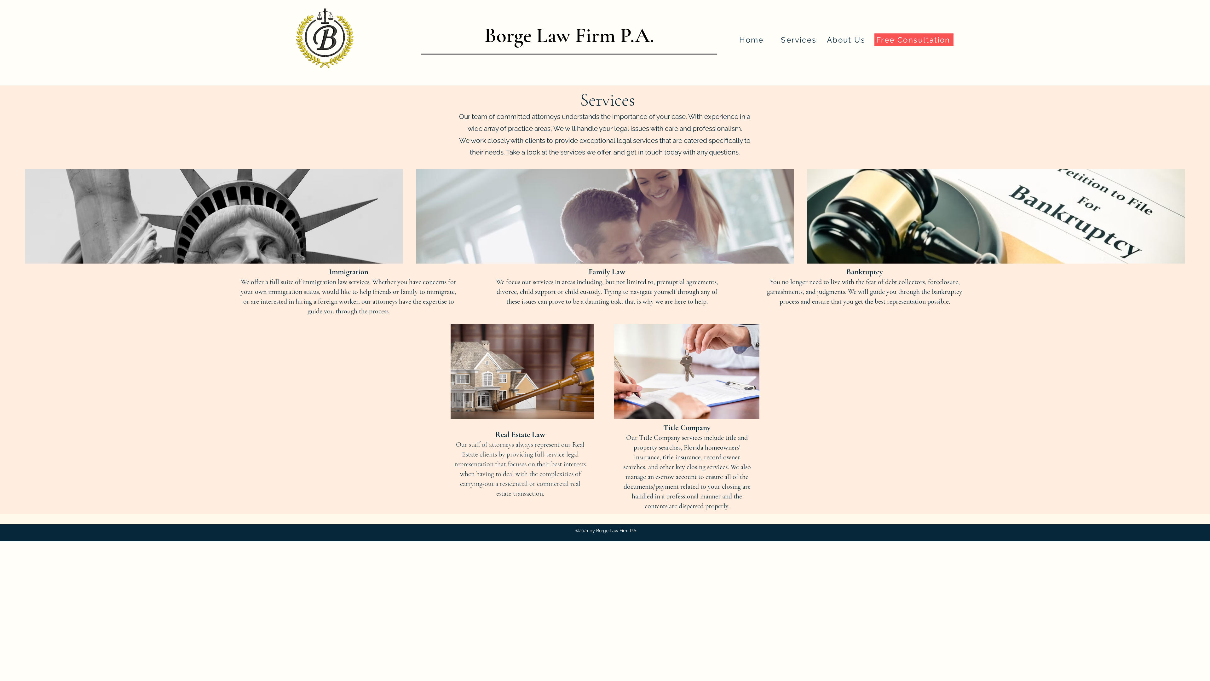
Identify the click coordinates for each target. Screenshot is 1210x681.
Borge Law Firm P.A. (569, 35)
